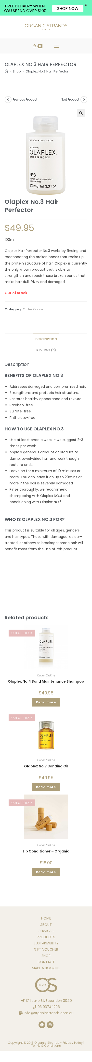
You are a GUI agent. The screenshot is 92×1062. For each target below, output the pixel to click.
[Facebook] (42, 1024)
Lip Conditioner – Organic (46, 851)
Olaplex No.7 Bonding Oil (46, 766)
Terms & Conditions (46, 1046)
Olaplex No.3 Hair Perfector (47, 71)
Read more (46, 702)
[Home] (6, 71)
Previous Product (25, 99)
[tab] (46, 339)
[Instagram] (50, 1024)
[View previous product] (8, 99)
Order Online (33, 309)
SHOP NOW (68, 8)
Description (46, 339)
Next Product (70, 99)
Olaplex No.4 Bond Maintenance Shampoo (46, 681)
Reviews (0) (46, 350)
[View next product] (83, 99)
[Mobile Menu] (57, 45)
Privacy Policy (73, 1043)
